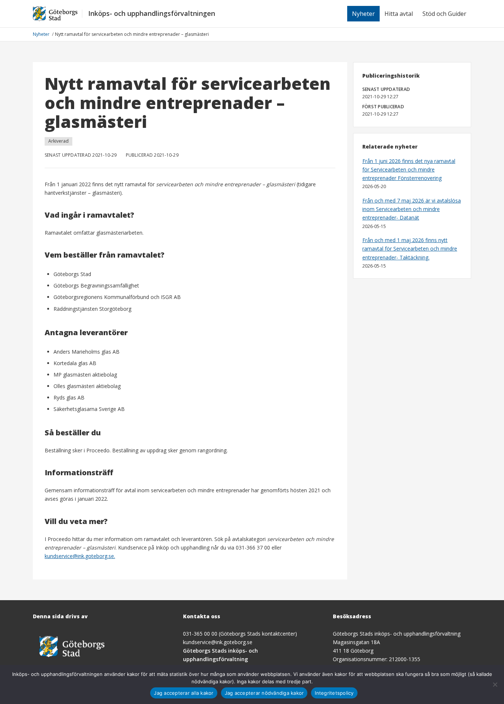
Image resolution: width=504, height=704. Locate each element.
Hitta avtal (398, 14)
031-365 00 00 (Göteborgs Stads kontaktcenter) (240, 633)
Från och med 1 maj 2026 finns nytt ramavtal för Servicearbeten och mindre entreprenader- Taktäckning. (409, 249)
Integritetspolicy (334, 693)
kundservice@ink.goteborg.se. (80, 556)
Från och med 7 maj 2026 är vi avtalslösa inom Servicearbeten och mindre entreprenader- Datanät (411, 209)
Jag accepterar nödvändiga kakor (264, 693)
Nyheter (363, 14)
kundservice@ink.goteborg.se (217, 642)
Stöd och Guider (444, 14)
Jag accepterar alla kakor (183, 693)
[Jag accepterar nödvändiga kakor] (494, 684)
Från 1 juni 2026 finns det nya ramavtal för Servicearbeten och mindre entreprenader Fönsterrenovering (408, 169)
